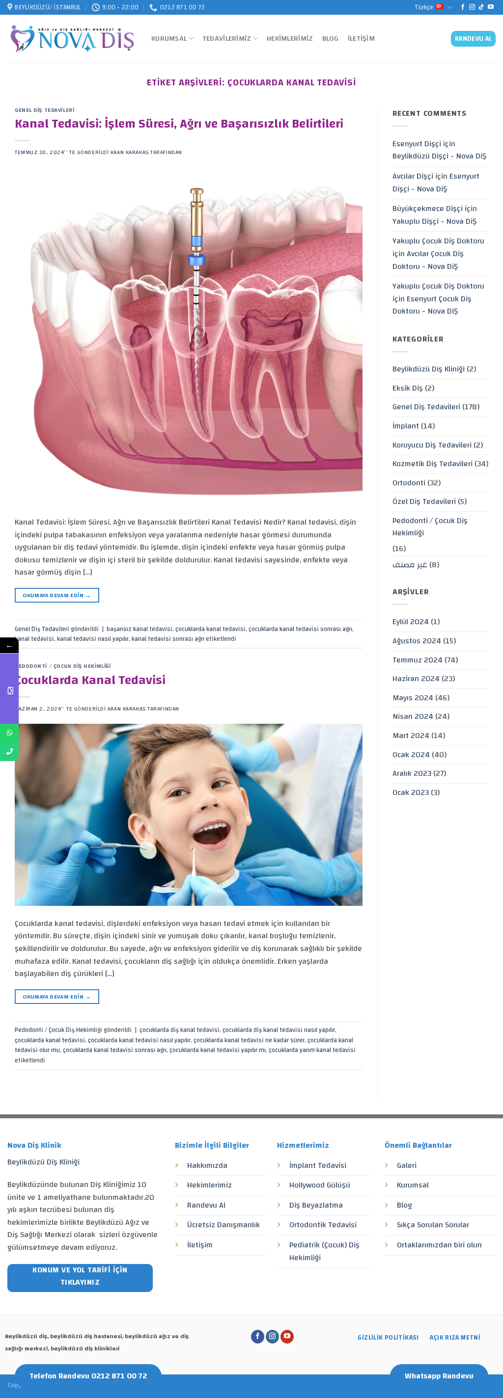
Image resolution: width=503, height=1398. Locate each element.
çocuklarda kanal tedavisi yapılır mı (217, 1050)
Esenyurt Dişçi (416, 143)
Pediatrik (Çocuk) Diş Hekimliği (324, 1251)
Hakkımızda (207, 1165)
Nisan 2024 (412, 716)
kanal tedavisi (34, 639)
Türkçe (424, 7)
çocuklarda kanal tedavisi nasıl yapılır (139, 1040)
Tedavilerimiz (227, 38)
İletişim (361, 38)
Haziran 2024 (416, 678)
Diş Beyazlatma (316, 1205)
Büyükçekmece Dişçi (427, 208)
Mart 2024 (410, 735)
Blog (330, 38)
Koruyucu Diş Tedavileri (432, 445)
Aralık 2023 (411, 773)
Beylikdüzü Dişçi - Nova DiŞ (439, 156)
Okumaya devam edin (57, 595)
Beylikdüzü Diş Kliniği (428, 369)
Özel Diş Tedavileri (424, 501)
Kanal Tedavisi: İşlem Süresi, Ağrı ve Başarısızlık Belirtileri (179, 123)
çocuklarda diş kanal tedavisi (180, 1030)
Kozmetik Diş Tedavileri (432, 463)
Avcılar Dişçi (412, 176)
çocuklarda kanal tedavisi (210, 629)
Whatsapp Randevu (439, 1376)
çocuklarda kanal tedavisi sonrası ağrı (300, 629)
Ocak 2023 (410, 792)
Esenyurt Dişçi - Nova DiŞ (435, 182)
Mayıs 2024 (412, 697)
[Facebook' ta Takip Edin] (463, 7)
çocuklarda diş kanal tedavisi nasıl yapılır (279, 1030)
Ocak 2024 (411, 754)
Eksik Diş (407, 388)
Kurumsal (169, 38)
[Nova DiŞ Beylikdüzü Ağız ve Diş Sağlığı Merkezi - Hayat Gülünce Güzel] (72, 39)
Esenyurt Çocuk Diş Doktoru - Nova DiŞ (432, 305)
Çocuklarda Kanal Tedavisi (90, 680)
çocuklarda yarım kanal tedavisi (312, 1050)
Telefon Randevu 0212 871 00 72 (88, 1376)
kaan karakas (130, 152)
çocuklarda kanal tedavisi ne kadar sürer (249, 1040)
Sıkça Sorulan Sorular (433, 1224)
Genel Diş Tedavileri (44, 110)
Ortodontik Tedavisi (323, 1224)
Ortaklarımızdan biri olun (439, 1245)
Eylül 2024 (410, 621)
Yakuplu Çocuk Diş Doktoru (438, 241)
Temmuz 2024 (417, 660)
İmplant (405, 426)
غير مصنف (409, 564)
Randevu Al (206, 1205)
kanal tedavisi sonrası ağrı (168, 639)
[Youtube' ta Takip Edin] (491, 7)
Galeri (407, 1165)
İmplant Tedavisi (317, 1165)
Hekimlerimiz (290, 38)
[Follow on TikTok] (481, 7)
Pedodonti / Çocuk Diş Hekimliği (63, 666)
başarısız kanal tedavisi (139, 629)
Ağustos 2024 (416, 640)
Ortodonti (408, 482)
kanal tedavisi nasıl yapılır (93, 639)
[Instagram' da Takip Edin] (472, 7)
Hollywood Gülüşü (319, 1185)
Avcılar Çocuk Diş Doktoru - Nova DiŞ (428, 260)
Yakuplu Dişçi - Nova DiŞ (434, 221)
